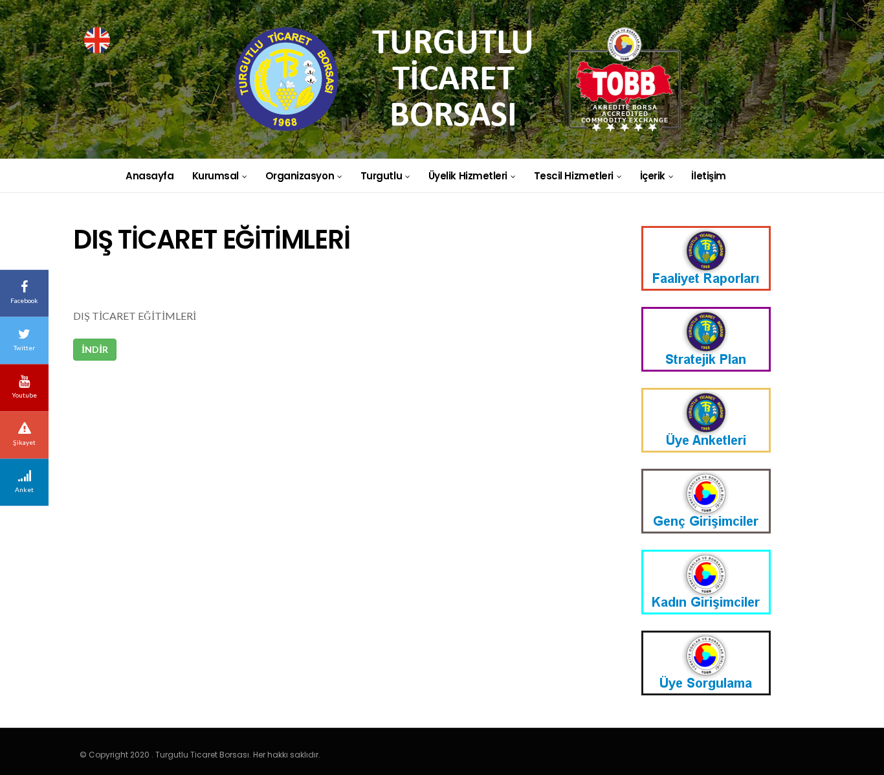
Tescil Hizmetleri (573, 176)
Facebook (24, 300)
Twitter (24, 348)
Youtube (24, 395)
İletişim (708, 176)
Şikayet (24, 442)
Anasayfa (149, 176)
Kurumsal (215, 176)
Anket (24, 489)
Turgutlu (381, 176)
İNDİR (95, 349)
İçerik (652, 176)
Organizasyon (300, 176)
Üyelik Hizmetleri (467, 176)
